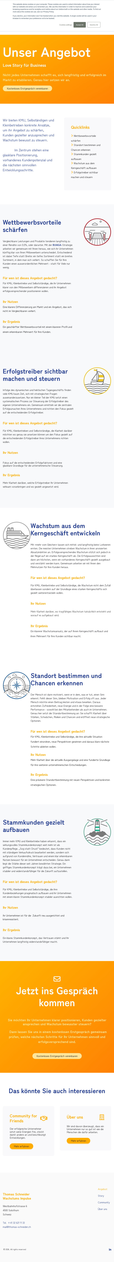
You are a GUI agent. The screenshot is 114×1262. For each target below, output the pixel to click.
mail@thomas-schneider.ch (17, 1226)
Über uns (102, 1209)
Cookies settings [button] (65, 25)
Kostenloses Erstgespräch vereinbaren (27, 88)
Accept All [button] (79, 25)
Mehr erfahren (21, 1146)
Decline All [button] (94, 25)
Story (101, 1195)
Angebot (102, 1189)
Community (104, 1202)
